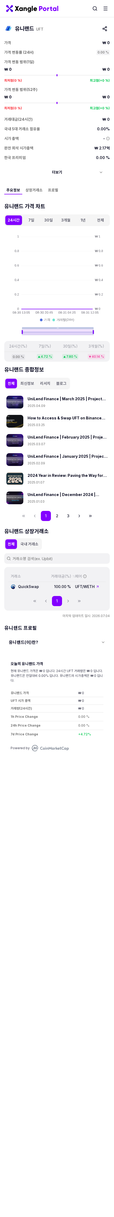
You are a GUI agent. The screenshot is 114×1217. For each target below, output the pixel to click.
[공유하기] (105, 29)
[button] (79, 516)
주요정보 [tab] (13, 190)
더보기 (57, 172)
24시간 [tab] (14, 220)
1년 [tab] (83, 220)
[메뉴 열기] (105, 8)
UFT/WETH (85, 586)
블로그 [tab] (61, 383)
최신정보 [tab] (27, 383)
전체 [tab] (100, 220)
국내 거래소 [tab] (29, 544)
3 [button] (68, 516)
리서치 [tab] (45, 383)
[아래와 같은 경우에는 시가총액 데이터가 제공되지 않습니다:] (108, 138)
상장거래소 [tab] (34, 190)
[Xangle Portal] (32, 8)
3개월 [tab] (66, 220)
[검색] (95, 8)
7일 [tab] (31, 220)
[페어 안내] (85, 576)
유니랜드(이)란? (23, 642)
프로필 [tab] (53, 190)
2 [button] (57, 516)
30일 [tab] (48, 220)
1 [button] (46, 516)
